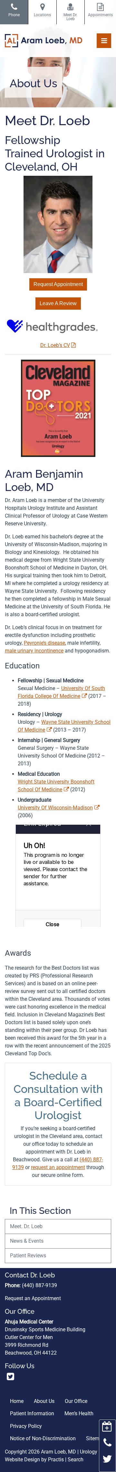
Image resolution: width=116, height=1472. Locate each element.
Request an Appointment (33, 1298)
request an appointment (58, 1167)
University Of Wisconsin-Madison (55, 808)
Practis (56, 1459)
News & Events (27, 1241)
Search (75, 1459)
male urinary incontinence (34, 651)
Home (17, 1401)
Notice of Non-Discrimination (43, 1438)
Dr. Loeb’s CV (55, 345)
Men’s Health (78, 1413)
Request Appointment (58, 284)
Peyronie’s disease (44, 643)
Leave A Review (58, 303)
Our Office (76, 1401)
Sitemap (95, 1438)
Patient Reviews (28, 1255)
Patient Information (32, 1413)
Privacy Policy (26, 1426)
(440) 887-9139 (39, 1285)
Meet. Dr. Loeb (26, 1226)
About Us (44, 1401)
